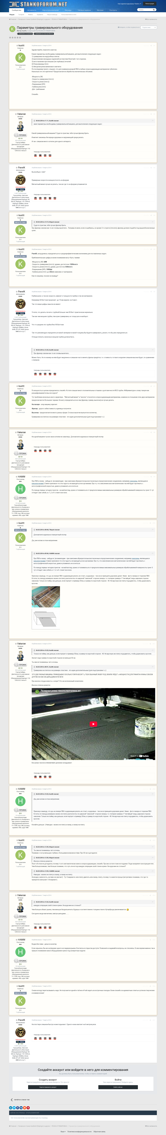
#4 (154, 215)
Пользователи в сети (68, 14)
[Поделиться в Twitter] (14, 1107)
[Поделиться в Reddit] (24, 1107)
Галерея (21, 14)
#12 (154, 789)
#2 (154, 114)
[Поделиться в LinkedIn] (10, 1107)
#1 (154, 45)
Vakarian (21, 114)
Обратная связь (99, 1132)
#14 (154, 895)
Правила (40, 14)
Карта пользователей (50, 10)
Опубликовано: (41, 45)
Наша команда (52, 14)
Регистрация (149, 4)
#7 (154, 386)
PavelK (21, 167)
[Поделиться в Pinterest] (28, 1107)
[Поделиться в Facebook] (17, 1107)
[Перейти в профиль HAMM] (20, 489)
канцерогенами (37, 483)
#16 (154, 986)
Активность (31, 10)
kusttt (24, 31)
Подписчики (146, 27)
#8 (154, 432)
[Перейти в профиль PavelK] (20, 180)
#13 (154, 840)
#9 (154, 477)
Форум (11, 14)
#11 (154, 644)
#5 (154, 249)
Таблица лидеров (84, 10)
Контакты (113, 10)
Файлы (30, 14)
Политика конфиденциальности (79, 1132)
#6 (154, 291)
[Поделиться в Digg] (21, 1107)
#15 (154, 940)
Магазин (100, 10)
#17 (154, 1020)
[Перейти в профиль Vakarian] (20, 126)
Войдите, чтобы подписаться (129, 27)
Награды (68, 10)
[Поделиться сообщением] (151, 45)
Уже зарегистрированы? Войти (129, 4)
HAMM (21, 476)
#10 (154, 523)
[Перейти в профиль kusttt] (12, 29)
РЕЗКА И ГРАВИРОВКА (46, 31)
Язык (63, 1132)
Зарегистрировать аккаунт (47, 1087)
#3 (154, 168)
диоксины (133, 481)
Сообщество (16, 10)
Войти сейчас (118, 1087)
